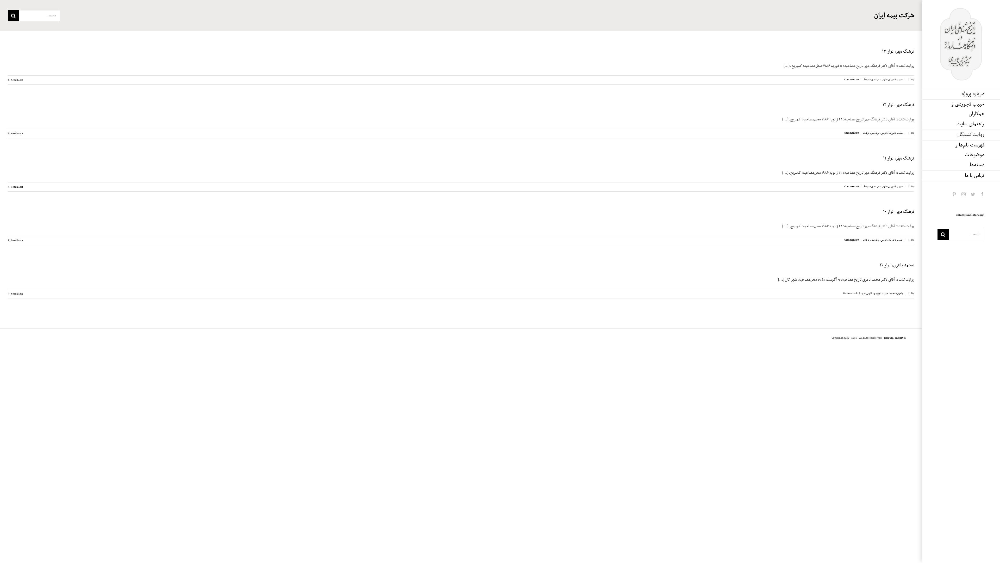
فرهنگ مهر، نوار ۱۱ (898, 158)
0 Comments (851, 79)
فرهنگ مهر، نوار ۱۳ (898, 52)
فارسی (884, 79)
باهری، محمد (896, 293)
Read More (16, 80)
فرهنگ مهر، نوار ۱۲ (898, 105)
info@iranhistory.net (970, 215)
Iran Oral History (893, 338)
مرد (877, 79)
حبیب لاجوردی (895, 79)
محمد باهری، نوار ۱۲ (897, 265)
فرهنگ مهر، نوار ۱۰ (898, 212)
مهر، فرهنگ (869, 79)
